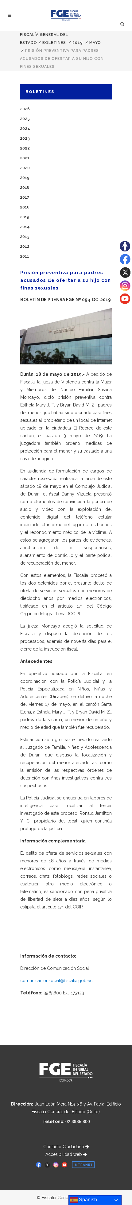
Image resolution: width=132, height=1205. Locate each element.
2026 (25, 109)
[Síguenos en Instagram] (125, 289)
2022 (25, 148)
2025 (25, 118)
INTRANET (83, 1164)
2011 (24, 256)
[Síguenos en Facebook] (125, 263)
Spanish (87, 1199)
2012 (24, 246)
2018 (24, 187)
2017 (24, 197)
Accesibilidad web (64, 1154)
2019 (77, 43)
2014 (25, 226)
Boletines (54, 43)
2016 (24, 207)
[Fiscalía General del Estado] (66, 15)
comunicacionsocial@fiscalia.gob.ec (56, 980)
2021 (24, 158)
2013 (24, 236)
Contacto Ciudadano (64, 1146)
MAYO (95, 43)
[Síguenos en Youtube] (125, 302)
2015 (24, 217)
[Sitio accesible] (125, 249)
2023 (25, 138)
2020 (25, 167)
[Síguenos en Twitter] (125, 276)
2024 (25, 128)
